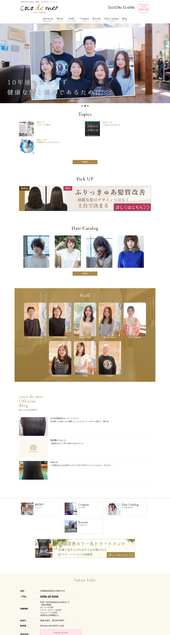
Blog (124, 19)
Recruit (96, 19)
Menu (60, 19)
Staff (71, 19)
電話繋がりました (58, 440)
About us (48, 19)
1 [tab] (82, 106)
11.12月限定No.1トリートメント (64, 418)
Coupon (84, 19)
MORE (85, 162)
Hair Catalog (111, 19)
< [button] (3, 62)
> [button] (167, 62)
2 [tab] (85, 106)
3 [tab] (88, 106)
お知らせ (54, 462)
